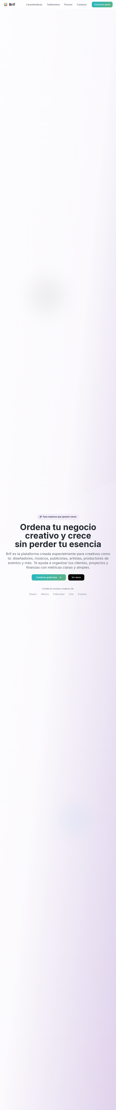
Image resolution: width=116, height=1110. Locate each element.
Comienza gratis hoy (46, 577)
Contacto (82, 4)
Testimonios (53, 4)
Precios (68, 4)
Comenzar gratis (102, 4)
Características (34, 4)
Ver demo (76, 577)
